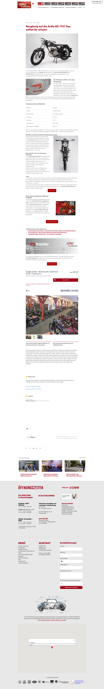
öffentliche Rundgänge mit (47, 503)
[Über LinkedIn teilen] (33, 448)
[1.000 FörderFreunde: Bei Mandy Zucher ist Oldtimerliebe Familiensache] (29, 466)
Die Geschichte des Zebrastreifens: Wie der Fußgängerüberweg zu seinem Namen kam (73, 475)
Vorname (62, 546)
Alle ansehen (82, 457)
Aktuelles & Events (22, 549)
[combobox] (71, 583)
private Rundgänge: (44, 511)
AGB (19, 559)
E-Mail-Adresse (64, 564)
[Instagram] (75, 487)
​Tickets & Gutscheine (23, 546)
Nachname (63, 552)
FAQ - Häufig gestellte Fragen (25, 554)
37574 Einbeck (42, 548)
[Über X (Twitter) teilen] (30, 448)
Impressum (21, 556)
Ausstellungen (21, 547)
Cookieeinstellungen (23, 563)
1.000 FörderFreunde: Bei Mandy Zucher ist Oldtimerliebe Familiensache (29, 475)
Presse (20, 552)
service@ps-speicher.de (44, 554)
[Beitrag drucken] (40, 448)
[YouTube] (73, 487)
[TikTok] (78, 487)
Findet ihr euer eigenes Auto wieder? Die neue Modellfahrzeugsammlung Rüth (52, 475)
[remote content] (52, 354)
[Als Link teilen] (37, 448)
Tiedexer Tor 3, (42, 547)
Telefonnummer (64, 558)
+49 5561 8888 (46, 553)
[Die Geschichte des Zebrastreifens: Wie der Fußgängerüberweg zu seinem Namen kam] (75, 466)
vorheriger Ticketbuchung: (47, 505)
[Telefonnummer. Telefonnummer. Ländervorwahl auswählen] (62, 561)
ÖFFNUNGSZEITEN (30, 487)
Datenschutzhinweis (23, 558)
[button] (57, 7)
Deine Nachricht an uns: (65, 571)
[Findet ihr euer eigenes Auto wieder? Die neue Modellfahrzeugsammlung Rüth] (52, 466)
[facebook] (70, 487)
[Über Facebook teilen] (26, 448)
